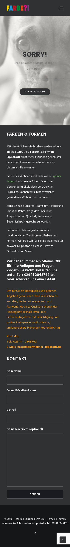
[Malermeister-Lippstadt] (18, 8)
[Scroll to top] (63, 539)
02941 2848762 (60, 523)
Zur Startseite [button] (37, 92)
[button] (61, 8)
